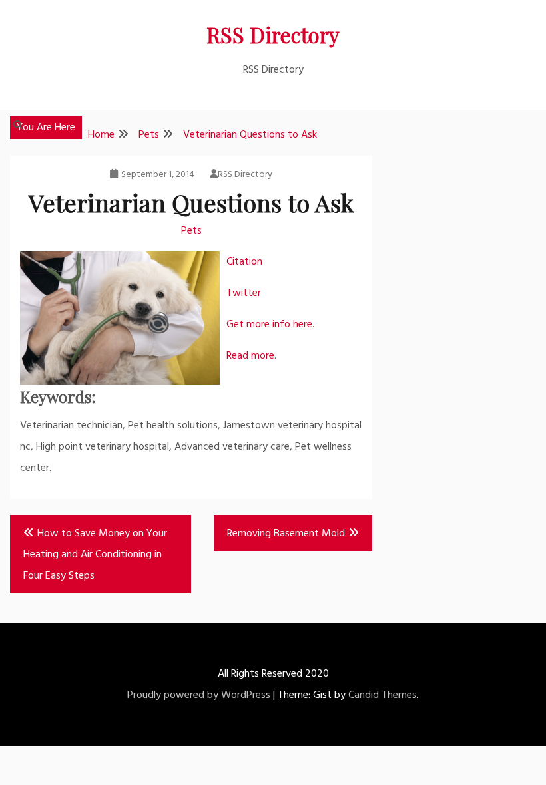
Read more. (251, 356)
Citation (244, 262)
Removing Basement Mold (286, 533)
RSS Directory (273, 34)
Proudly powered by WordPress (198, 695)
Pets (191, 230)
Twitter (243, 293)
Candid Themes (382, 695)
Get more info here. (270, 324)
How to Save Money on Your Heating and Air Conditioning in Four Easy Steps (95, 555)
